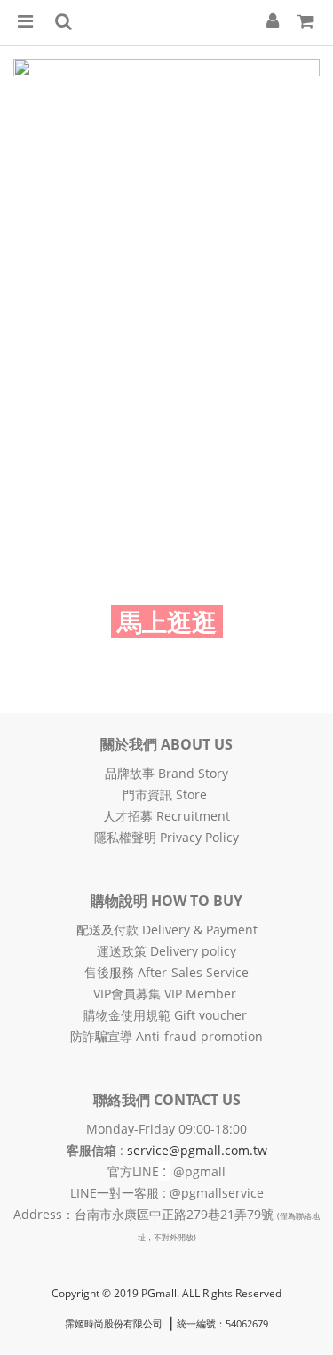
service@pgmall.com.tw (197, 1150)
